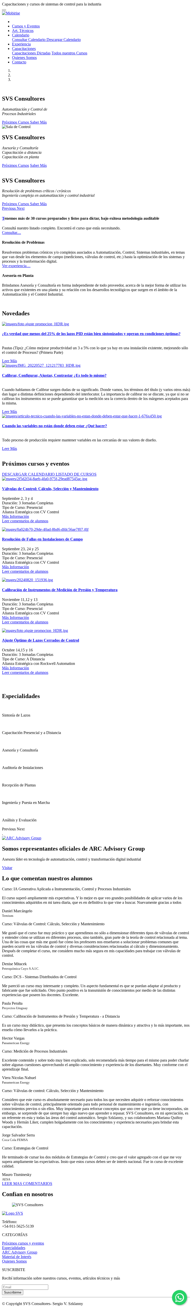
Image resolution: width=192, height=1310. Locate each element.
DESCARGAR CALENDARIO (29, 474)
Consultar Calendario (29, 39)
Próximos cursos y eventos (23, 1243)
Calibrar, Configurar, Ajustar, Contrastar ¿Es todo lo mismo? (54, 375)
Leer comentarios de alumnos (25, 521)
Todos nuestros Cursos (69, 53)
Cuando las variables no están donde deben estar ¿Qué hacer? (54, 426)
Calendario (20, 35)
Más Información (15, 516)
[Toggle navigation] (4, 10)
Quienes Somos (24, 57)
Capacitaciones (24, 48)
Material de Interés (16, 1257)
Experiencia (21, 44)
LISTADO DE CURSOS (76, 474)
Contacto (19, 62)
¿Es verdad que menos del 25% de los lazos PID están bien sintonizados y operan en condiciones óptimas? (91, 334)
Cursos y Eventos (26, 26)
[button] (9, 208)
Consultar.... (11, 232)
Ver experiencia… (16, 266)
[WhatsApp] (179, 1297)
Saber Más (38, 122)
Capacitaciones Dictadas (31, 53)
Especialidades (13, 1248)
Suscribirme (12, 1292)
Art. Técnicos (23, 30)
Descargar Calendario (63, 39)
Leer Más (9, 361)
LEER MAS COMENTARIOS (27, 1183)
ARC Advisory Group (19, 1252)
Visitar (7, 868)
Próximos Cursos (16, 122)
